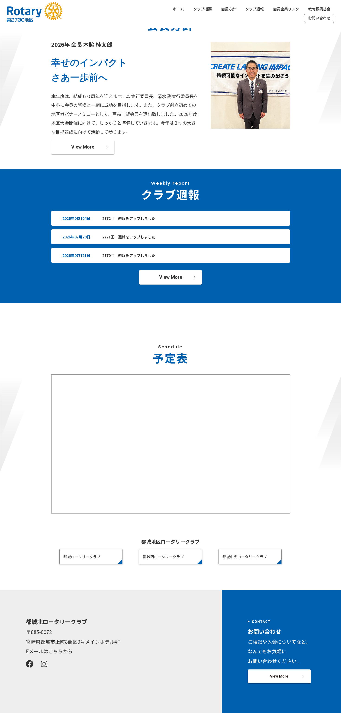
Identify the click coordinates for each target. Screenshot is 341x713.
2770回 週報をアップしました (128, 255)
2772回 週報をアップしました (128, 218)
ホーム (178, 9)
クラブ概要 (202, 9)
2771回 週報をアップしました (128, 237)
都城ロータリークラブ (81, 556)
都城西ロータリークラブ (163, 556)
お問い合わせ (319, 18)
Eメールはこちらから (49, 651)
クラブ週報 (254, 9)
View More (82, 147)
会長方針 (228, 9)
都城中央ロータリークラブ (244, 556)
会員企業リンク (286, 9)
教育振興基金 (319, 9)
